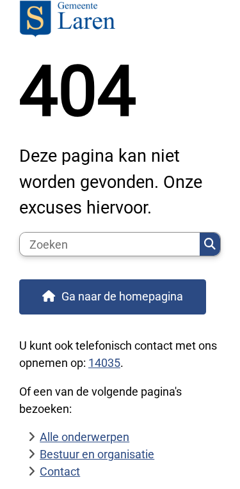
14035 (104, 362)
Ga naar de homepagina (122, 296)
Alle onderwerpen (84, 437)
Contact (60, 471)
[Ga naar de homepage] (120, 20)
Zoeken (210, 244)
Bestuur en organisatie (97, 454)
